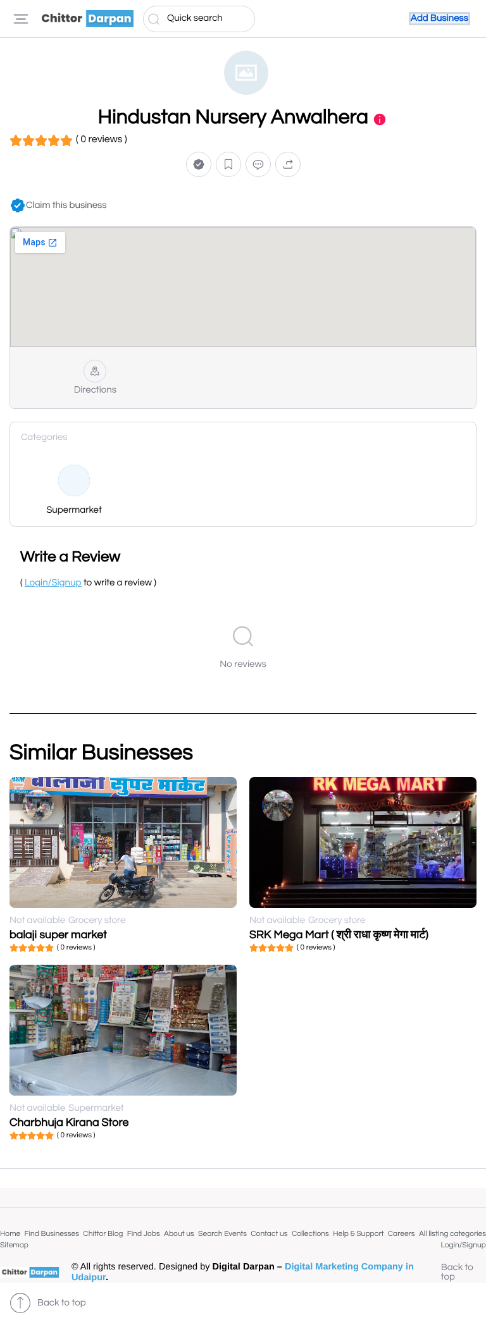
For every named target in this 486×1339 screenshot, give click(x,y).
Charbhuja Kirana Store (68, 1122)
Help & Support (358, 1234)
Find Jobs (143, 1234)
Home (10, 1234)
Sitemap (14, 1245)
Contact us (269, 1234)
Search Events (222, 1234)
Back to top (457, 1272)
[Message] (258, 164)
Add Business (439, 18)
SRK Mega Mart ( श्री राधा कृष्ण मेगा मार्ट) (338, 935)
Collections (310, 1234)
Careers (401, 1234)
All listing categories (452, 1234)
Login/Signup (463, 1245)
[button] (198, 164)
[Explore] (20, 19)
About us (179, 1234)
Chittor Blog (103, 1234)
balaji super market (58, 935)
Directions (95, 390)
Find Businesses (52, 1234)
